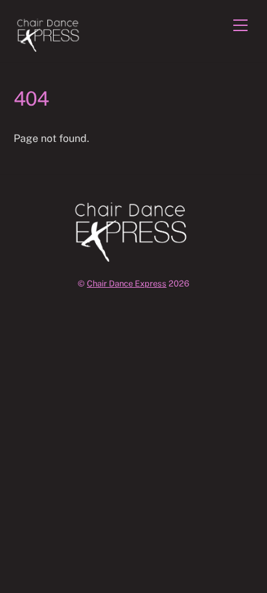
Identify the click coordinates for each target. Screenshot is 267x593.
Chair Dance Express (127, 283)
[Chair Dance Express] (50, 46)
